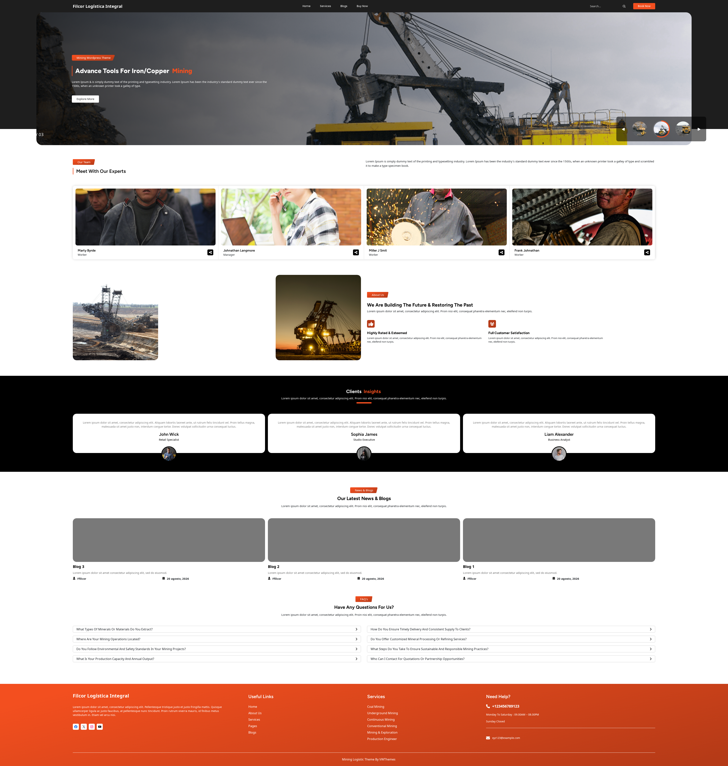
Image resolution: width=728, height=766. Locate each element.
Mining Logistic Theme (358, 759)
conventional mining (382, 726)
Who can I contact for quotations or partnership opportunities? (417, 659)
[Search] (624, 6)
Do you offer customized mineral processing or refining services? (419, 639)
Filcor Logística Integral (97, 6)
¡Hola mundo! (475, 566)
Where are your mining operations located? (108, 639)
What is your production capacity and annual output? (115, 659)
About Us (255, 713)
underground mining (382, 713)
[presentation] (47, 437)
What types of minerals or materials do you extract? (114, 629)
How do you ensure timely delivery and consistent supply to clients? (420, 629)
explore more (85, 99)
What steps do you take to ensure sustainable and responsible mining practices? (429, 649)
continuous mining (381, 719)
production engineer (382, 739)
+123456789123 (505, 706)
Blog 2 (78, 566)
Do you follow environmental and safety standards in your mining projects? (131, 649)
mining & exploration (382, 732)
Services (254, 719)
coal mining (375, 707)
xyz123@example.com (506, 738)
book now (644, 6)
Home (252, 707)
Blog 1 (273, 566)
